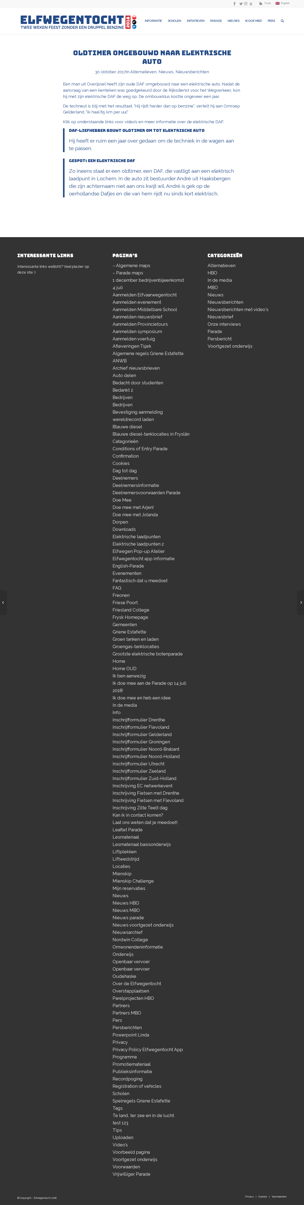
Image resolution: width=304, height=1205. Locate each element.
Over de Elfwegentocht (137, 983)
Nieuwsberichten (192, 71)
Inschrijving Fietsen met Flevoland (148, 800)
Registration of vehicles (137, 1086)
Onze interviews (224, 324)
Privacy (120, 1042)
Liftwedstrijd (126, 859)
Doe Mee (122, 500)
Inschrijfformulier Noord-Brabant (146, 749)
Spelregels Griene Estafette (141, 1101)
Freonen (121, 595)
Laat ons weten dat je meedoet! (145, 822)
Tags (118, 1108)
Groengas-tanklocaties (136, 646)
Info (117, 712)
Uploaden (123, 1137)
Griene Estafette (129, 632)
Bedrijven (122, 397)
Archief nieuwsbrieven (136, 368)
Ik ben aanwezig (129, 676)
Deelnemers (125, 478)
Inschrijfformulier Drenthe (139, 720)
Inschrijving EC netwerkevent (142, 785)
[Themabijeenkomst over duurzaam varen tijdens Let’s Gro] (300, 602)
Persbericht (220, 338)
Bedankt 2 (123, 390)
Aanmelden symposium (137, 331)
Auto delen (124, 375)
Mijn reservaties (129, 888)
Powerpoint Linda (131, 1035)
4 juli (118, 287)
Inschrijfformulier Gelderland (142, 734)
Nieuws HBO (126, 903)
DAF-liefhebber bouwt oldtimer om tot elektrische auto (137, 130)
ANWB (120, 360)
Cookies (121, 463)
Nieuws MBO (126, 910)
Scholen (121, 1093)
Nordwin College (130, 939)
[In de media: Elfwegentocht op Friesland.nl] (3, 602)
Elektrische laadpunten (136, 536)
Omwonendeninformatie (138, 947)
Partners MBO (127, 1013)
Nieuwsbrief (220, 317)
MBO (213, 287)
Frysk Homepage (130, 617)
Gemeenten (125, 624)
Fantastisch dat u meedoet (140, 580)
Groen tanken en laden (136, 639)
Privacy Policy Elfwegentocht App (148, 1049)
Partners (121, 1005)
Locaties (121, 866)
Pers (117, 1020)
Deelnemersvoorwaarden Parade (146, 492)
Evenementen (127, 573)
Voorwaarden (126, 1166)
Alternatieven (143, 71)
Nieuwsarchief (128, 932)
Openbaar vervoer (131, 961)
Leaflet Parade (128, 829)
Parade (215, 331)
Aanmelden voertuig (134, 338)
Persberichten (127, 1027)
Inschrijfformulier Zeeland (139, 771)
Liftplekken (124, 851)
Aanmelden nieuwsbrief (137, 317)
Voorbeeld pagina (131, 1152)
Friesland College (131, 610)
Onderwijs (123, 954)
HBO (212, 273)
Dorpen (120, 522)
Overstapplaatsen (131, 991)
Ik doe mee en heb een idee (142, 698)
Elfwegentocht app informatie (144, 558)
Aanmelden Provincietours (140, 324)
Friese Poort (125, 602)
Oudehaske (124, 976)
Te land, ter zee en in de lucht (143, 1115)
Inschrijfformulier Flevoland (141, 727)
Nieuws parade (128, 917)
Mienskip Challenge (133, 881)
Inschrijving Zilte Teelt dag (140, 807)
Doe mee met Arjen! (133, 507)
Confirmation (126, 456)
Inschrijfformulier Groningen (141, 741)
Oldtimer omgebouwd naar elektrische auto (152, 57)
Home (119, 661)
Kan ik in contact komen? (138, 815)
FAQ (117, 588)
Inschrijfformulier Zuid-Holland (144, 778)
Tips (117, 1130)
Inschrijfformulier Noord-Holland (146, 756)
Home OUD (124, 668)
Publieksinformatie (132, 1071)
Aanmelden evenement (137, 302)
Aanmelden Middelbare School (145, 309)
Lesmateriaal (126, 837)
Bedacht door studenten (138, 382)
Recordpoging (128, 1079)
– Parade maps (128, 273)
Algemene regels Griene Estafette (148, 353)
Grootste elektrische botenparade (148, 654)
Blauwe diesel (127, 426)
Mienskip (122, 873)
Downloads (124, 529)
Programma (125, 1057)
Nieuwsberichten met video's (238, 309)
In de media (125, 705)
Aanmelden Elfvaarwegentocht (145, 295)
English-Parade (128, 566)
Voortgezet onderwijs (135, 1159)
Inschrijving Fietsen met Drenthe (146, 793)
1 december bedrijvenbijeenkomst (148, 280)
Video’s (120, 1144)
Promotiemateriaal (132, 1064)
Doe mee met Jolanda (135, 514)
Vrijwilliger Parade (131, 1174)
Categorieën (125, 441)
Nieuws (166, 71)
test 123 (120, 1123)
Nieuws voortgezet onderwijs (143, 925)
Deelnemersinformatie (136, 485)
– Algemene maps (131, 265)
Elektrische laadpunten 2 (138, 544)
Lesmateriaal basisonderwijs (142, 844)
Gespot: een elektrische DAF (102, 160)
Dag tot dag (125, 470)
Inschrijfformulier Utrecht (138, 763)
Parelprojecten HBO (133, 998)
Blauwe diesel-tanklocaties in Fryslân (151, 434)
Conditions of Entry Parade (140, 448)
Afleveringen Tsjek (132, 346)
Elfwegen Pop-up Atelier (139, 551)
